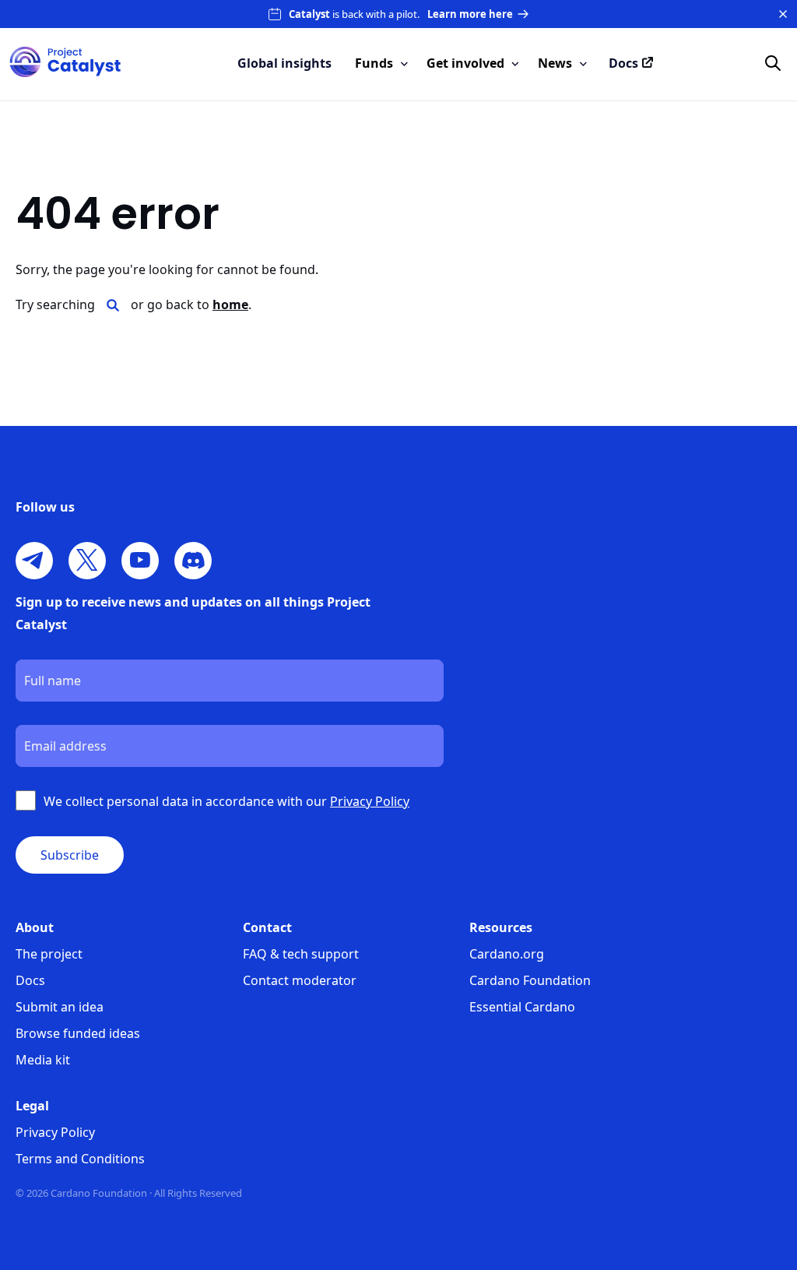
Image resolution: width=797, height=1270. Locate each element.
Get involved (465, 63)
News (555, 63)
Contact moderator (299, 980)
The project (49, 953)
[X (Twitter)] (87, 560)
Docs (30, 980)
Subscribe (69, 855)
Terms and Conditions (80, 1158)
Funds (374, 63)
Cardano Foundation (530, 980)
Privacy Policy (55, 1132)
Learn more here (470, 14)
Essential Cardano (522, 1006)
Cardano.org (506, 953)
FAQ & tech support (301, 953)
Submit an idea (60, 1006)
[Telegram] (34, 560)
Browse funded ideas (78, 1033)
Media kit (43, 1059)
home (230, 304)
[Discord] (193, 560)
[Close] (783, 14)
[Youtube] (140, 560)
